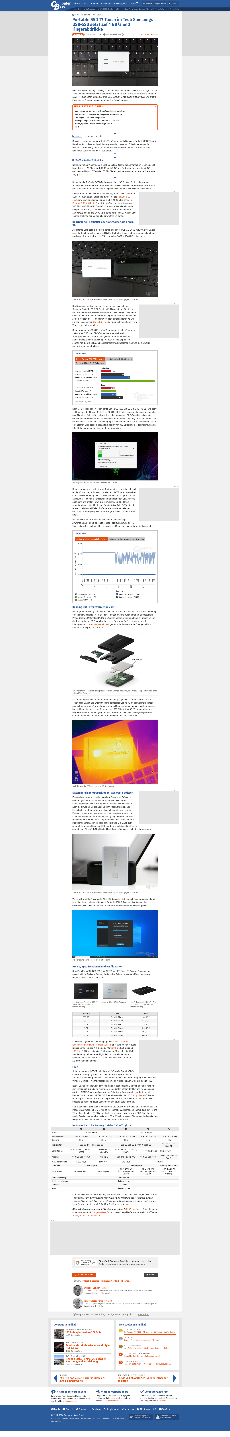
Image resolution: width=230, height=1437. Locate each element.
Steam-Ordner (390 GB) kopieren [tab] (90, 359)
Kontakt (65, 1418)
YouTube (166, 1409)
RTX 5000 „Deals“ (106, 9)
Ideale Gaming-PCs (141, 9)
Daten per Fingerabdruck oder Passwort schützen (97, 120)
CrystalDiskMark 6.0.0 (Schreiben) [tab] (90, 363)
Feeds (57, 1409)
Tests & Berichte (84, 15)
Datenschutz (56, 1421)
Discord (69, 1409)
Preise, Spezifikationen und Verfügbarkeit (93, 124)
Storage (98, 15)
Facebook (96, 1409)
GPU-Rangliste (158, 9)
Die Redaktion (132, 1209)
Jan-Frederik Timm (93, 1301)
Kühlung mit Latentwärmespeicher (90, 117)
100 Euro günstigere (136, 1095)
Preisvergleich (120, 3)
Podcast (78, 9)
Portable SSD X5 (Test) (83, 203)
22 (74, 1351)
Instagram (129, 1409)
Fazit (77, 127)
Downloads (105, 3)
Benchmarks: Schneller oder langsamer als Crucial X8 (98, 114)
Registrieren (160, 4)
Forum (133, 3)
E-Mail (104, 1288)
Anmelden (147, 4)
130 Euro (115, 1048)
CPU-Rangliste (173, 9)
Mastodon (145, 1409)
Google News (112, 1409)
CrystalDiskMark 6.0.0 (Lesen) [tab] (119, 359)
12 (74, 1364)
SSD (117, 1281)
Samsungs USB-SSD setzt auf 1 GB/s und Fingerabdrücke (100, 111)
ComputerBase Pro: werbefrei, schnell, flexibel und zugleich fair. (112, 1314)
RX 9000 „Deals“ (123, 9)
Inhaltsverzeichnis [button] (88, 106)
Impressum (55, 1418)
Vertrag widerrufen (87, 1418)
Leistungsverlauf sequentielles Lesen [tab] (91, 539)
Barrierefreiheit (118, 1418)
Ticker (77, 3)
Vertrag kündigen (103, 1418)
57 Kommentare (85, 1274)
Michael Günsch (92, 1288)
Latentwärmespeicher (98, 624)
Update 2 (78, 34)
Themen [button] (94, 3)
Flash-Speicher (91, 1281)
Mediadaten (74, 1418)
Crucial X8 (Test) (101, 322)
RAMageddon (91, 9)
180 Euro (76, 1051)
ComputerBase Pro (101, 1212)
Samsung (107, 1281)
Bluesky (82, 1409)
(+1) (115, 34)
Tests (85, 3)
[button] (173, 3)
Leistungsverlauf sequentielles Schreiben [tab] (126, 539)
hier (96, 325)
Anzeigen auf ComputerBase (86, 1215)
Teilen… (152, 1274)
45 (74, 1335)
